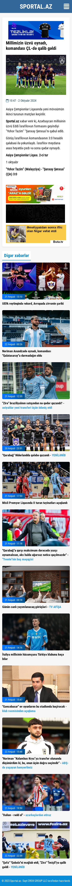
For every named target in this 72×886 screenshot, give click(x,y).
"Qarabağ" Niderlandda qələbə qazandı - (34, 455)
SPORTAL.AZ (36, 6)
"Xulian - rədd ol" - (26, 815)
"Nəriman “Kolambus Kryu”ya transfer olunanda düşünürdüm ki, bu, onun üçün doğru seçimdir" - (35, 763)
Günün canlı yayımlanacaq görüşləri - (31, 607)
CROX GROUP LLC (37, 880)
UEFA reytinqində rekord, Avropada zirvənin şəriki (33, 303)
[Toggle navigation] (66, 6)
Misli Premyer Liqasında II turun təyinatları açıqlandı (34, 503)
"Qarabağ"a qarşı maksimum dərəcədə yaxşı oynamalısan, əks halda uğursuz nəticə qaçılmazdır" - (35, 555)
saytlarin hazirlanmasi (21, 181)
